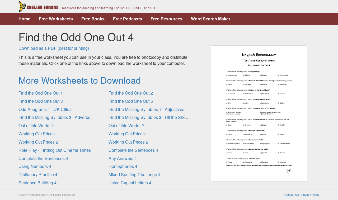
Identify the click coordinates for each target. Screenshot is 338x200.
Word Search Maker (210, 19)
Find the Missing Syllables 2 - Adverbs (54, 117)
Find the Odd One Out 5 (131, 101)
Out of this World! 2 (126, 125)
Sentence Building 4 (37, 183)
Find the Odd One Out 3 (40, 101)
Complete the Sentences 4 (133, 150)
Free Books (93, 19)
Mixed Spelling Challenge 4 (135, 174)
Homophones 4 (123, 166)
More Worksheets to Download (79, 79)
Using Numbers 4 (34, 166)
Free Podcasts (127, 19)
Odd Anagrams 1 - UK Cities (45, 109)
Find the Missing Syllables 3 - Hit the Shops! (150, 117)
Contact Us (291, 194)
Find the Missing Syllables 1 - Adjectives (146, 109)
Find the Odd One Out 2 (131, 93)
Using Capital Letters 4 (130, 183)
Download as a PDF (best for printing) (53, 48)
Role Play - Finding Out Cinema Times (54, 150)
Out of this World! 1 (36, 125)
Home (24, 19)
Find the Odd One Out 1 (40, 93)
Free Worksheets (56, 19)
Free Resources (166, 19)
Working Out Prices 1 (38, 134)
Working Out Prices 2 (38, 142)
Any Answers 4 (123, 158)
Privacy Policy (310, 194)
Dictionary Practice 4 (37, 174)
